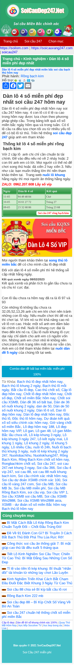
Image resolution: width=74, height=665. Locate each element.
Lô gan (28, 431)
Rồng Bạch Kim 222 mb (25, 596)
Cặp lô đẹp (8, 622)
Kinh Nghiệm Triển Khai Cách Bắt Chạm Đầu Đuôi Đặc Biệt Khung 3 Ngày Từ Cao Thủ (37, 581)
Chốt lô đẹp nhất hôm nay (42, 394)
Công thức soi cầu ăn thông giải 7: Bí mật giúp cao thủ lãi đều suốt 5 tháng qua (36, 546)
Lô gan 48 (43, 431)
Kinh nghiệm (34, 59)
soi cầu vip (36, 492)
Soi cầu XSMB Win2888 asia (39, 500)
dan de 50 (43, 406)
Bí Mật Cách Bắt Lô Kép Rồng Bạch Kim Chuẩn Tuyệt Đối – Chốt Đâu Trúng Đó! (35, 525)
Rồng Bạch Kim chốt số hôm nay (44, 460)
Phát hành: (11, 76)
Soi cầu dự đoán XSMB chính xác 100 (31, 480)
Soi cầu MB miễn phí (30, 488)
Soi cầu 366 (46, 468)
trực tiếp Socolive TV (30, 625)
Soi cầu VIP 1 (56, 492)
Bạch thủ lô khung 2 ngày (21, 386)
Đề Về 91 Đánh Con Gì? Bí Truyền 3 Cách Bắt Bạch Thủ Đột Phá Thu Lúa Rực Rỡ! (37, 535)
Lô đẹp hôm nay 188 (38, 427)
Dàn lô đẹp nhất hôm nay (42, 414)
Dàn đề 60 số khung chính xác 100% (36, 622)
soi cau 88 (23, 472)
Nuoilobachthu (20, 455)
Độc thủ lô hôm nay (27, 419)
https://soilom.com (14, 48)
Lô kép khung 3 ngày (45, 435)
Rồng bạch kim (32, 76)
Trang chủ (10, 41)
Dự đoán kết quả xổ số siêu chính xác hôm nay (35, 421)
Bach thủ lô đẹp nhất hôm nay (39, 382)
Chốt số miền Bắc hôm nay (35, 398)
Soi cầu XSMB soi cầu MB (22, 496)
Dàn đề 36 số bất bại (36, 402)
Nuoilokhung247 (45, 455)
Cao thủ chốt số (47, 390)
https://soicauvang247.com (52, 48)
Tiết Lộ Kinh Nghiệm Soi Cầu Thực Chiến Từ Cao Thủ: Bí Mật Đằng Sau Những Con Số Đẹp (37, 558)
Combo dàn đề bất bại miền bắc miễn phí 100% (37, 371)
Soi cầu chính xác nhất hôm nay (42, 476)
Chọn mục (56, 41)
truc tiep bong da (52, 625)
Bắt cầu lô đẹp (22, 390)
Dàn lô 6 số (45, 410)
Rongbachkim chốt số (18, 464)
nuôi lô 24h (41, 447)
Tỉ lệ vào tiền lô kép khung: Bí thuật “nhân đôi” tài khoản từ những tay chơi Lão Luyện (36, 571)
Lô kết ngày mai (50, 439)
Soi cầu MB (44, 484)
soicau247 (9, 52)
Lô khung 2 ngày (36, 443)
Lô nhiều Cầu (21, 447)
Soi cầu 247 (33, 41)
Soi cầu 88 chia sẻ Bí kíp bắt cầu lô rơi (37, 589)
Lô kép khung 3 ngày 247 (34, 437)
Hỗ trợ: (8, 80)
